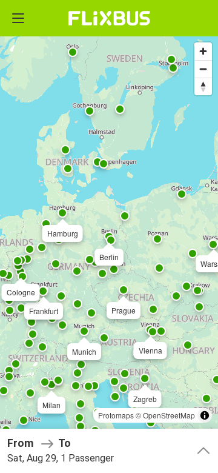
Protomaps (116, 415)
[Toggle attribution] (204, 415)
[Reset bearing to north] (203, 86)
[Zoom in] (203, 51)
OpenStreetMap (169, 415)
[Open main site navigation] (18, 18)
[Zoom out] (203, 69)
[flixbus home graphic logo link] (109, 18)
